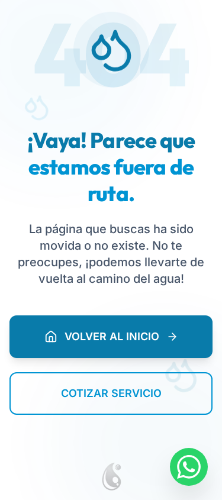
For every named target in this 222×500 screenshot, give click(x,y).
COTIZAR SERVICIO (111, 393)
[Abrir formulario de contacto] (189, 467)
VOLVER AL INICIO (112, 336)
